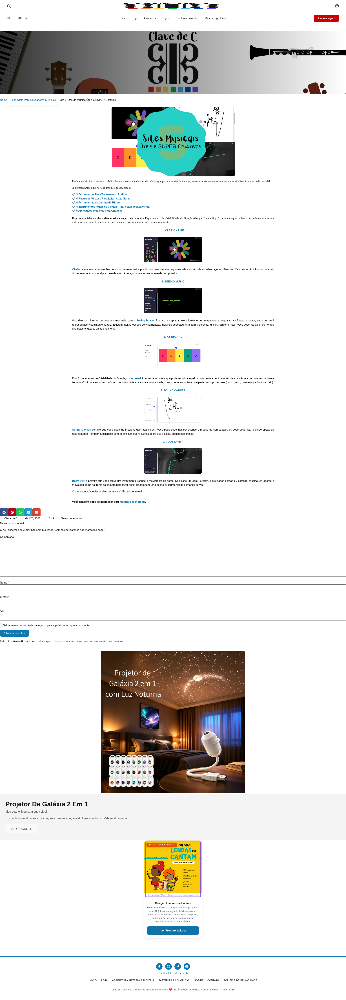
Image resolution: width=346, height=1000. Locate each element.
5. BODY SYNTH (173, 441)
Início (123, 18)
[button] (4, 512)
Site (2, 611)
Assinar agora (326, 18)
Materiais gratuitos (215, 18)
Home (3, 99)
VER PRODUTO (21, 828)
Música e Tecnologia (132, 501)
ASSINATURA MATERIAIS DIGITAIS (133, 980)
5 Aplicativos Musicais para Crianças (99, 210)
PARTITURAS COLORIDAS (174, 980)
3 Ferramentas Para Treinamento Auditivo (102, 194)
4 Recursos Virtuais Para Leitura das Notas (103, 198)
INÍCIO (93, 980)
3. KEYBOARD (173, 336)
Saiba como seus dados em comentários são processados (88, 641)
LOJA (104, 980)
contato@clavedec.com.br (173, 973)
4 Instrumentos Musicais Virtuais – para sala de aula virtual (113, 206)
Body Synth (79, 480)
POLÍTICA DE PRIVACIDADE (240, 980)
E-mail (4, 596)
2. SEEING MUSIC (173, 281)
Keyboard (135, 378)
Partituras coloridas (187, 18)
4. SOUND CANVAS (173, 390)
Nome (4, 582)
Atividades (150, 18)
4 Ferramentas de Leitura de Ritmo (98, 202)
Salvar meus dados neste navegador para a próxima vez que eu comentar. (47, 625)
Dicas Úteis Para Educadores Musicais (33, 99)
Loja (134, 18)
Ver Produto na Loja (173, 930)
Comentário (7, 537)
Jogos (165, 18)
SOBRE (198, 980)
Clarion (76, 269)
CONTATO (213, 980)
